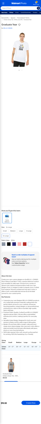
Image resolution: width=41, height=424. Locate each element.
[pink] (19, 244)
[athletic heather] (4, 244)
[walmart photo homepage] (18, 3)
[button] (19, 24)
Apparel (13, 18)
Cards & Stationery (26, 12)
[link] (11, 371)
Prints (17, 12)
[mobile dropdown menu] (3, 3)
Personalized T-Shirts (23, 18)
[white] (30, 244)
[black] (9, 244)
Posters (35, 12)
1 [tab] (19, 70)
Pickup (11, 12)
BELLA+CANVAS (7, 28)
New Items (4, 12)
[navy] (14, 244)
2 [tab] (22, 70)
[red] (25, 244)
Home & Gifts (5, 18)
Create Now (30, 403)
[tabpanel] (20, 49)
